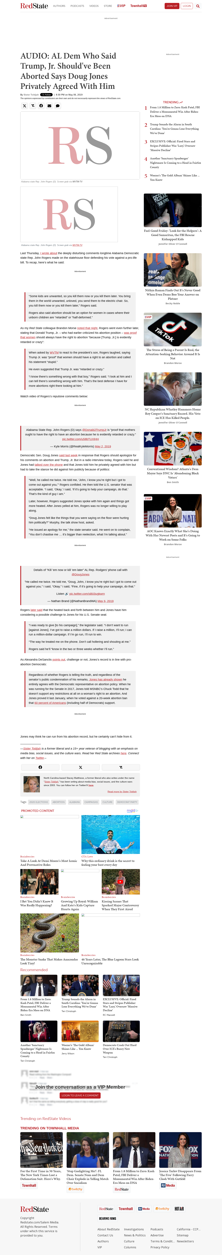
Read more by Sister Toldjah (122, 791)
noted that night (87, 328)
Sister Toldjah (31, 94)
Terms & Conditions (162, 1241)
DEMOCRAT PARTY (127, 802)
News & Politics (135, 1235)
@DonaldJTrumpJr (94, 430)
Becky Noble (173, 303)
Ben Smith (25, 1015)
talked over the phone (49, 464)
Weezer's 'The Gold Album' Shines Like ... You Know (78, 1047)
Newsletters (185, 1241)
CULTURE (107, 802)
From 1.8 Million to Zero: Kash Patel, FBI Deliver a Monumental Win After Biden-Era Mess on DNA (35, 1004)
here (123, 753)
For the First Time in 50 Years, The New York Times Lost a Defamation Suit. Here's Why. (40, 1175)
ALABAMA (74, 802)
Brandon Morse (173, 363)
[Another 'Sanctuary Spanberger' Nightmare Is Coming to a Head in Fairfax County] (38, 1031)
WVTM (54, 352)
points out (58, 659)
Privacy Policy (159, 1247)
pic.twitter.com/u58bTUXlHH (80, 439)
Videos (94, 5)
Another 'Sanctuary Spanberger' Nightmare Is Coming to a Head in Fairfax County (37, 1050)
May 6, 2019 (106, 601)
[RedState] (34, 6)
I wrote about (48, 253)
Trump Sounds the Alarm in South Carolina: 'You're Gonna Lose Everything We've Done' (80, 1002)
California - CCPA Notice (189, 1229)
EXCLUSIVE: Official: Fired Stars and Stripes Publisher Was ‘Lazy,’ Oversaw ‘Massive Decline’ (120, 1004)
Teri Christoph (69, 1011)
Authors (59, 5)
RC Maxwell (109, 1015)
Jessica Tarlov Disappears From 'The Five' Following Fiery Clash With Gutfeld (180, 1175)
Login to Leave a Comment (80, 1095)
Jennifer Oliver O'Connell (172, 243)
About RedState (109, 1229)
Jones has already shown (105, 679)
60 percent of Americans (50, 702)
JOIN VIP (172, 5)
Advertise (157, 1235)
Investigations (134, 1229)
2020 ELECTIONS (38, 802)
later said (36, 610)
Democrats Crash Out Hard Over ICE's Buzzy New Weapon (120, 1048)
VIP (100, 1247)
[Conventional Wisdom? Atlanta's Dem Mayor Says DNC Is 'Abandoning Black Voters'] (173, 448)
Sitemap (183, 1235)
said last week (68, 455)
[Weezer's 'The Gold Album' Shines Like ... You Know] (80, 1031)
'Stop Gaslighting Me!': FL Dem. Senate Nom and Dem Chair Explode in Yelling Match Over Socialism (88, 1177)
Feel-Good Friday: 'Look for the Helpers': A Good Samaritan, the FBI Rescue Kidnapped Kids (173, 234)
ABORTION (59, 802)
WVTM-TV (77, 181)
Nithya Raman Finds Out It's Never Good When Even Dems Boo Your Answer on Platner (172, 294)
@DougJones (80, 574)
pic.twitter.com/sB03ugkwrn (87, 593)
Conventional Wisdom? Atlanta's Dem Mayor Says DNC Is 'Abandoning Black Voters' (173, 473)
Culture (129, 1241)
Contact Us (105, 1235)
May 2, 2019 (103, 446)
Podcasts (77, 5)
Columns (130, 1247)
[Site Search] (198, 6)
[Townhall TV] (138, 6)
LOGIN (187, 5)
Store (108, 5)
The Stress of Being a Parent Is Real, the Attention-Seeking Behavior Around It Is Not (172, 354)
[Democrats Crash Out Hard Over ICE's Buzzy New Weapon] (121, 1031)
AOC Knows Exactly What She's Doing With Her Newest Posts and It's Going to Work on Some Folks (173, 535)
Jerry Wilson (68, 1053)
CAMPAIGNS (91, 802)
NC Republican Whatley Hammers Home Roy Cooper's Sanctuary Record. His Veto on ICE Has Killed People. (173, 413)
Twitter (39, 758)
